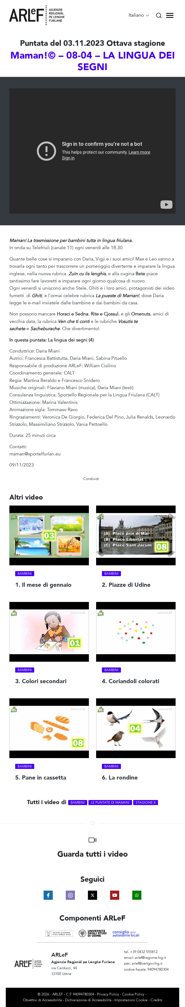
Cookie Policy (133, 994)
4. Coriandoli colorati (130, 681)
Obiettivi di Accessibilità (42, 1000)
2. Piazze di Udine (126, 585)
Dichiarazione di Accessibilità (88, 1000)
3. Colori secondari (40, 681)
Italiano (137, 15)
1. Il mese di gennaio (43, 585)
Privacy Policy (108, 994)
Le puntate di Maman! (110, 802)
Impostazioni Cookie (130, 1000)
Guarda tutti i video (92, 854)
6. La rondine (120, 777)
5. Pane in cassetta (40, 777)
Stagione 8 (146, 802)
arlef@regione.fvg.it (150, 957)
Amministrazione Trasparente (147, 975)
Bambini (25, 573)
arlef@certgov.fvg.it (147, 963)
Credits (156, 1000)
